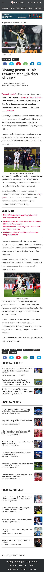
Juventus (25, 97)
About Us (13, 565)
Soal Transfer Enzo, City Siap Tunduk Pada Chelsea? (17, 541)
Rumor (5, 353)
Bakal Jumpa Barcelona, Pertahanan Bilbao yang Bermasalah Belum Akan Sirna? (17, 432)
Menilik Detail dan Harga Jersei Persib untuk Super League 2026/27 (17, 443)
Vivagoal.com (6, 23)
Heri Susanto (6, 375)
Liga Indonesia (21, 8)
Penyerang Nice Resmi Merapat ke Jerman (17, 519)
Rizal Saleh (5, 394)
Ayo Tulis (33, 569)
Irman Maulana (7, 83)
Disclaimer (22, 565)
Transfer (13, 353)
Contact (23, 569)
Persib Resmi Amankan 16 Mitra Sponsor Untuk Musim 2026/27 (16, 454)
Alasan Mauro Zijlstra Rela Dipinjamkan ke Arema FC (17, 530)
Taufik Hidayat (6, 533)
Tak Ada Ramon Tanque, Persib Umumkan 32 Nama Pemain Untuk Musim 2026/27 (17, 410)
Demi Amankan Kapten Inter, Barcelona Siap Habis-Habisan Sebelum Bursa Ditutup (17, 371)
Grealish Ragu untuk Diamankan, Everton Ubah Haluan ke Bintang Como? (17, 390)
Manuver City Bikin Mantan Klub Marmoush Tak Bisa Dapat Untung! (17, 464)
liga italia (35, 350)
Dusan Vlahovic (35, 97)
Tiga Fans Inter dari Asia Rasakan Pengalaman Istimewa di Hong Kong (16, 381)
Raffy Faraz (5, 413)
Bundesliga (37, 8)
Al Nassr (5, 350)
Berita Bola (16, 23)
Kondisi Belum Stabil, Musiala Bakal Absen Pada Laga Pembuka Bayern (17, 475)
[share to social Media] (5, 63)
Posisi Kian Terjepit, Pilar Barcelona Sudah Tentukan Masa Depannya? (17, 421)
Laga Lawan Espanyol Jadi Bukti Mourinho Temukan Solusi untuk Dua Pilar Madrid (17, 498)
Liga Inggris (4, 8)
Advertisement (13, 569)
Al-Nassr (10, 111)
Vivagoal (5, 94)
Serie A (30, 8)
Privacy (31, 565)
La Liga (12, 8)
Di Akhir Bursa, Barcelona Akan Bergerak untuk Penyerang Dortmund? (16, 508)
